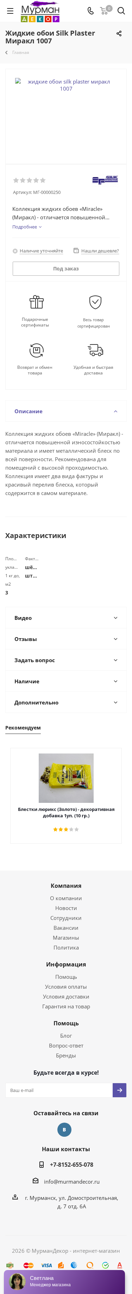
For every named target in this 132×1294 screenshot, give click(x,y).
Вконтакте (64, 1130)
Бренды (66, 1055)
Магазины (66, 937)
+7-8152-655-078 (71, 1164)
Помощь (66, 976)
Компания (66, 886)
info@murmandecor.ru (72, 1181)
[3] (29, 180)
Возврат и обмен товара (34, 370)
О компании (66, 898)
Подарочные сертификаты (35, 322)
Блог (66, 1035)
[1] (16, 180)
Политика (66, 947)
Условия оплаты (66, 986)
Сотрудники (66, 917)
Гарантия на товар (66, 1006)
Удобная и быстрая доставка (93, 370)
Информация (66, 964)
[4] (36, 180)
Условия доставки (66, 996)
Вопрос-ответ (66, 1045)
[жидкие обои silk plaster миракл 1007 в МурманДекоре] (66, 113)
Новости (66, 907)
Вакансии (66, 927)
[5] (43, 180)
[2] (23, 180)
